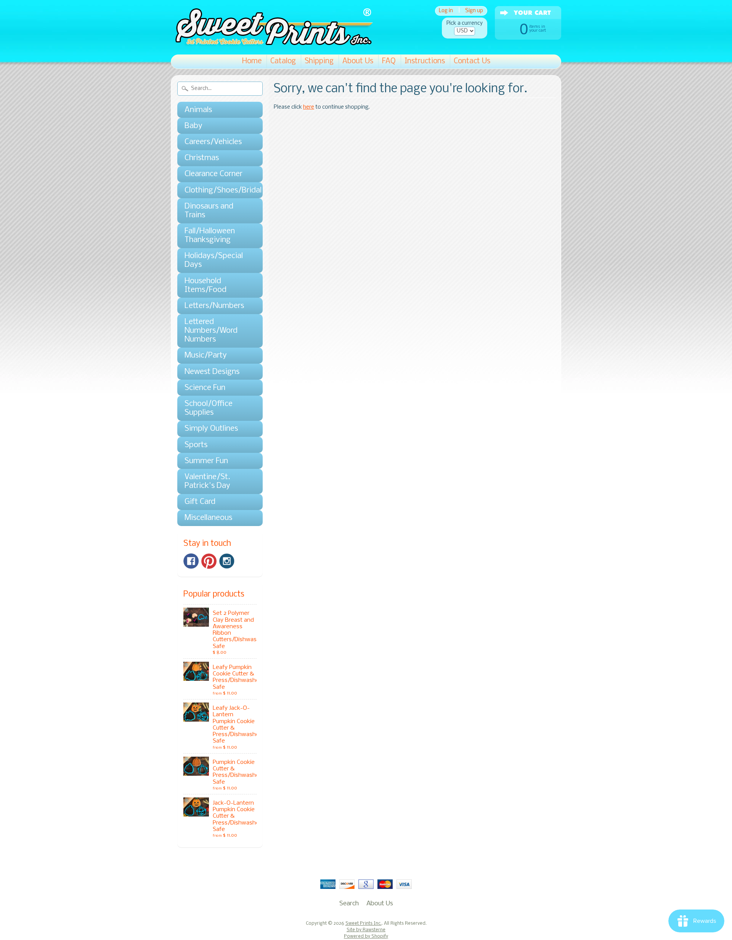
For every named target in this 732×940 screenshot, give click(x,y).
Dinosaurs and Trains (209, 210)
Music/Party (206, 355)
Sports (196, 445)
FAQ (389, 61)
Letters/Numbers (214, 306)
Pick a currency (464, 23)
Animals (198, 110)
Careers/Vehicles (213, 142)
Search (349, 903)
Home (252, 61)
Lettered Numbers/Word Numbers (211, 330)
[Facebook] (191, 561)
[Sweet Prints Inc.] (272, 43)
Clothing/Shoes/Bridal (216, 190)
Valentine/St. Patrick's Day (207, 481)
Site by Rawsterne (366, 930)
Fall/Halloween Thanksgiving (210, 235)
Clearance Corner (213, 174)
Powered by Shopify (366, 936)
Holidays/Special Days (214, 260)
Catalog (283, 61)
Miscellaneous (208, 518)
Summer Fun (206, 461)
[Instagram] (226, 561)
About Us (357, 61)
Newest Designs (212, 372)
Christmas (202, 158)
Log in (446, 11)
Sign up (474, 11)
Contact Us (472, 61)
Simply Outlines (211, 429)
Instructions (425, 61)
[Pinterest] (209, 561)
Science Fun (205, 388)
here (308, 107)
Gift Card (200, 502)
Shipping (319, 61)
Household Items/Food (205, 285)
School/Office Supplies (209, 408)
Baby (193, 126)
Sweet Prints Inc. (363, 923)
